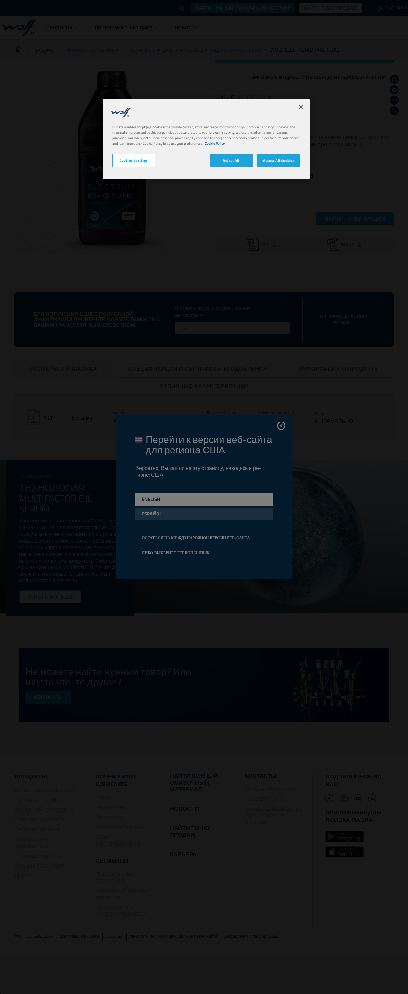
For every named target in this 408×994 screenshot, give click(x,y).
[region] (206, 139)
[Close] (301, 107)
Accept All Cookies (278, 160)
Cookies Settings (134, 160)
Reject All (231, 160)
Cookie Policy (215, 143)
